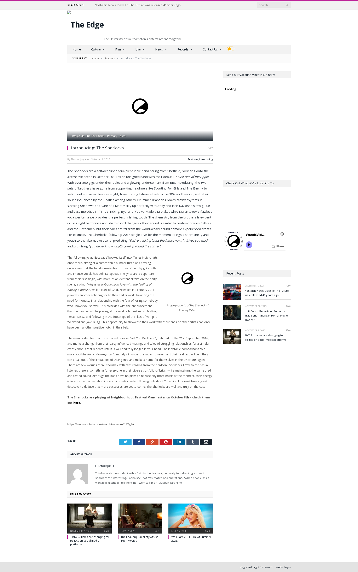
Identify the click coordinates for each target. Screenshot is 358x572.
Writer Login (283, 567)
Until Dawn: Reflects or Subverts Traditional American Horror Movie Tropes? (142, 5)
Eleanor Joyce (105, 466)
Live (138, 49)
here (76, 403)
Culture (96, 49)
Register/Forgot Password (256, 567)
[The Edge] (85, 23)
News (159, 49)
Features (193, 159)
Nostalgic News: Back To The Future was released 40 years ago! (267, 293)
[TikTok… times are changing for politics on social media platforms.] (89, 518)
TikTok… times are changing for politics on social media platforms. (89, 540)
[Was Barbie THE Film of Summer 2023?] (190, 518)
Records (182, 49)
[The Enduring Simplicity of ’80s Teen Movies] (140, 518)
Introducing (206, 159)
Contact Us (210, 49)
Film (118, 49)
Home (77, 49)
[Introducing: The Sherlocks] (140, 106)
